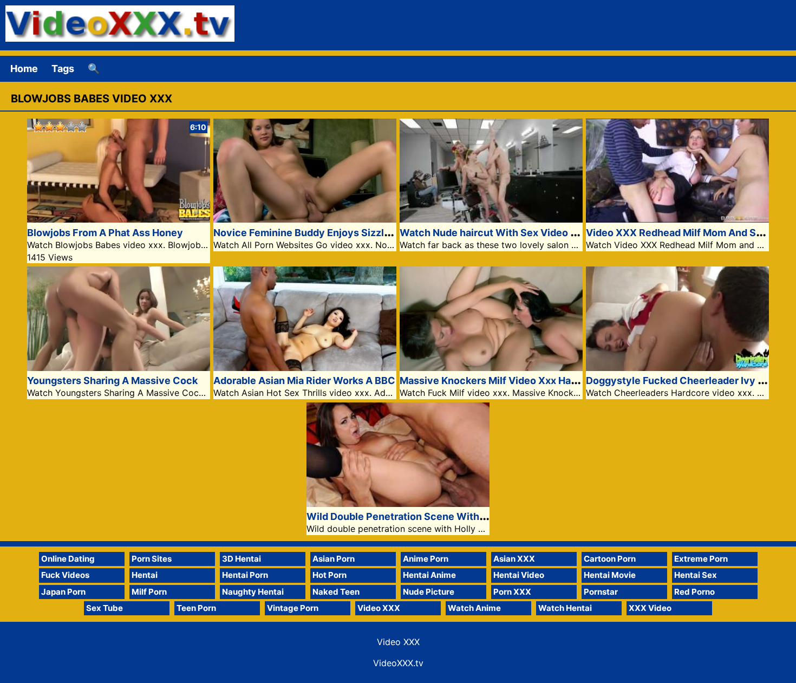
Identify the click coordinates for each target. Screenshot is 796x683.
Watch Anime (474, 608)
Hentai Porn (245, 575)
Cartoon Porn (610, 559)
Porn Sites (152, 559)
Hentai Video (518, 575)
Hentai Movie (610, 575)
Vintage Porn (292, 608)
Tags (62, 68)
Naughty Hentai (253, 592)
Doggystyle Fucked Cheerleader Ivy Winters (690, 380)
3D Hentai (241, 559)
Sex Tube (104, 608)
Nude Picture (428, 592)
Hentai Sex (695, 575)
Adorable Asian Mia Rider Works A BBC (304, 380)
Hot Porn (329, 575)
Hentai (145, 575)
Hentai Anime (429, 575)
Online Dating (68, 559)
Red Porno (694, 592)
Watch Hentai (565, 608)
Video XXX (378, 608)
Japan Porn (63, 592)
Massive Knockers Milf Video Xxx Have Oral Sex (512, 380)
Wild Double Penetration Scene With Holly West (419, 516)
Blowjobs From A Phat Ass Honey (105, 232)
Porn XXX (512, 592)
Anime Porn (425, 559)
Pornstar (601, 592)
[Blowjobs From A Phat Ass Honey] (118, 219)
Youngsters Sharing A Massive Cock (112, 380)
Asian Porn (333, 559)
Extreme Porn (701, 559)
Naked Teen (336, 592)
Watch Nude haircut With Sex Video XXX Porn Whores (527, 232)
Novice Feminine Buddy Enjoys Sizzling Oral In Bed (332, 232)
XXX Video (650, 608)
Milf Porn (149, 592)
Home (24, 68)
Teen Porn (196, 608)
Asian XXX (514, 559)
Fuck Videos (65, 575)
